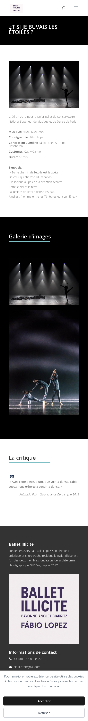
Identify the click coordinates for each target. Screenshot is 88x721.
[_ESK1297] (44, 304)
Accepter (44, 701)
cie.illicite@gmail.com (27, 667)
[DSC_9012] (44, 414)
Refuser (44, 713)
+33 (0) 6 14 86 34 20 (28, 659)
